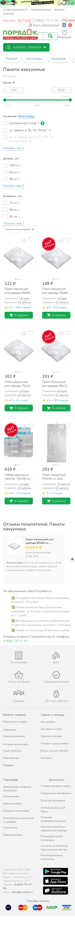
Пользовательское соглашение (51, 838)
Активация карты (41, 9)
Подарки (8, 765)
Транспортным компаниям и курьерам (18, 819)
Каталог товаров (14, 715)
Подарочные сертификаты (56, 793)
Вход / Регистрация (46, 25)
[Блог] (56, 655)
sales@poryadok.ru (22, 892)
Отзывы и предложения (54, 743)
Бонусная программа (53, 800)
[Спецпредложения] (56, 675)
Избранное (9, 729)
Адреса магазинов (13, 9)
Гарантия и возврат (51, 736)
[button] (26, 47)
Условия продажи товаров (56, 786)
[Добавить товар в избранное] (30, 240)
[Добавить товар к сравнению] (23, 240)
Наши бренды (11, 758)
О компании (10, 827)
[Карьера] (18, 693)
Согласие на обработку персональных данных (54, 847)
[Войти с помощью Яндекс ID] (70, 25)
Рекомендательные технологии (52, 857)
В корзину (21, 315)
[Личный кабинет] (56, 694)
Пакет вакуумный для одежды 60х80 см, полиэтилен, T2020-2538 (42, 541)
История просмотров (15, 744)
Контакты (46, 758)
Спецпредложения (14, 736)
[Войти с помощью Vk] (64, 25)
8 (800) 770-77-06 (46, 20)
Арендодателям (12, 803)
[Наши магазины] (18, 674)
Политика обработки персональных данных (54, 828)
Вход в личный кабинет (54, 750)
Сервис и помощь (52, 715)
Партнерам (10, 780)
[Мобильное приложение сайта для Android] (55, 871)
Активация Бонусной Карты (53, 809)
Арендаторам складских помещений (17, 788)
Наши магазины (12, 750)
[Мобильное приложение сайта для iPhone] (55, 881)
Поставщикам (11, 796)
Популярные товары (15, 721)
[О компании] (18, 655)
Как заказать (48, 721)
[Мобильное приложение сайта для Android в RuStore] (55, 890)
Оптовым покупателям (16, 810)
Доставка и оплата (51, 729)
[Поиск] (50, 36)
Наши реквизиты (12, 834)
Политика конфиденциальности (53, 819)
